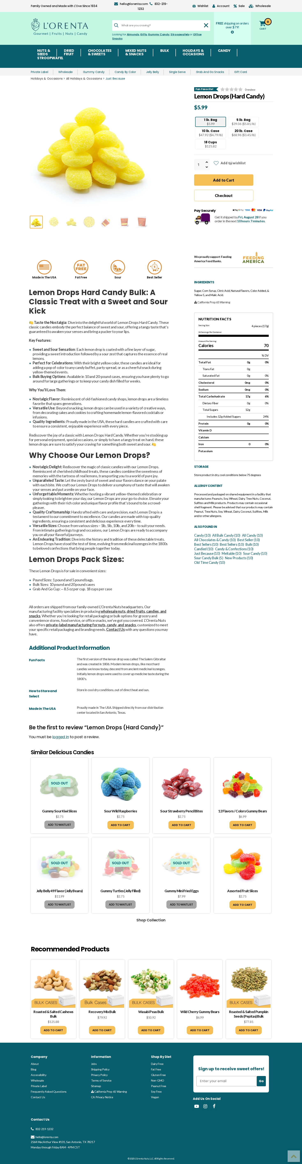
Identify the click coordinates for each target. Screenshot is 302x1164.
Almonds (133, 34)
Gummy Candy (158, 34)
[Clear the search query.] (206, 25)
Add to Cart (223, 180)
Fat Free (156, 1069)
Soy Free (156, 1091)
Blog (33, 1069)
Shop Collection (151, 920)
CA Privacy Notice (102, 1097)
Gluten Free (158, 1075)
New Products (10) (239, 558)
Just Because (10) (207, 553)
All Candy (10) (252, 535)
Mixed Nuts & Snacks (135, 52)
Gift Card (240, 72)
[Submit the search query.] (116, 25)
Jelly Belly (152, 72)
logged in (60, 736)
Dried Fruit (69, 52)
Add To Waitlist (59, 824)
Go (261, 1081)
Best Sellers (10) (206, 544)
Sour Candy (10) (255, 553)
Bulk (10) (252, 544)
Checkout (224, 195)
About (35, 1064)
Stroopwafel (50, 58)
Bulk (164, 51)
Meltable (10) (232, 553)
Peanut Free (158, 1086)
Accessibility (38, 1075)
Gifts (143, 34)
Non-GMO (157, 1080)
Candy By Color (125, 72)
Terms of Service (101, 1080)
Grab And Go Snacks (210, 72)
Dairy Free (157, 1064)
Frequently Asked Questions (49, 1091)
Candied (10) (203, 549)
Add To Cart (120, 825)
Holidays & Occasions (193, 52)
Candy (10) (202, 535)
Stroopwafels (180, 34)
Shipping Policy (100, 1069)
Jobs (94, 1064)
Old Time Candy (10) (209, 562)
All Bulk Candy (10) (226, 535)
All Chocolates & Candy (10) (215, 540)
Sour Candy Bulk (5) (208, 558)
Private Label (39, 72)
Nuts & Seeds (43, 52)
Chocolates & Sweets (100, 52)
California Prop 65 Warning (110, 1091)
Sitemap (96, 1086)
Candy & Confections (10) (234, 549)
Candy (224, 51)
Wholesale (65, 72)
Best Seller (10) (248, 540)
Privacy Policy (99, 1075)
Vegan (155, 1097)
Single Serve (177, 72)
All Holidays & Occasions (84, 78)
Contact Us (38, 1097)
